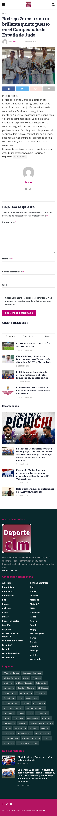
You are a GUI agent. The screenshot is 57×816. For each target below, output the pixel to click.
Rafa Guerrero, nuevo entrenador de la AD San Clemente (35, 490)
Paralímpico (20, 728)
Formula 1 (7, 644)
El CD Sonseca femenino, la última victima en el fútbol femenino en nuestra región (32, 374)
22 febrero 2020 (29, 41)
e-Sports (6, 629)
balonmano (9, 688)
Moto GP (34, 604)
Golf (32, 587)
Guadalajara (32, 718)
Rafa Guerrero (24, 733)
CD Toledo (40, 693)
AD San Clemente (11, 678)
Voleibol (34, 654)
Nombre (7, 258)
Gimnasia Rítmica (39, 582)
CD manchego (10, 693)
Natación (35, 612)
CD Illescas (43, 688)
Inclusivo (34, 595)
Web (4, 284)
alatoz (26, 678)
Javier (14, 41)
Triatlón (34, 646)
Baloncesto (8, 591)
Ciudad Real (20, 156)
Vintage (34, 650)
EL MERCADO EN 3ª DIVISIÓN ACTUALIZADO (33, 345)
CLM (20, 698)
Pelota (33, 621)
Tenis (33, 637)
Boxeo (5, 604)
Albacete (37, 678)
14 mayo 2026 (22, 495)
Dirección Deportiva (13, 708)
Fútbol (5, 649)
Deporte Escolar (10, 621)
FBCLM (21, 713)
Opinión (7, 728)
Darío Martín (39, 703)
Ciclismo (6, 608)
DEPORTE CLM (9, 570)
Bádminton (8, 587)
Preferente (9, 733)
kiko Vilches (9, 723)
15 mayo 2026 (11, 441)
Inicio (4, 13)
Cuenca (26, 703)
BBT (4, 599)
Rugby (33, 629)
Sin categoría (37, 633)
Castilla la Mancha (26, 688)
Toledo (47, 738)
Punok (33, 625)
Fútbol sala (18, 718)
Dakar (5, 616)
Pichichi (33, 728)
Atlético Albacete (24, 683)
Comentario (9, 222)
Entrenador (9, 713)
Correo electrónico (13, 271)
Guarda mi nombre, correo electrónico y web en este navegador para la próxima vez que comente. (28, 301)
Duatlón (6, 625)
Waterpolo (35, 659)
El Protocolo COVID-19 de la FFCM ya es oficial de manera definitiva (33, 390)
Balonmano (8, 595)
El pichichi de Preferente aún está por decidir (25, 436)
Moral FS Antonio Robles (42, 723)
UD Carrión (9, 743)
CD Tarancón (26, 693)
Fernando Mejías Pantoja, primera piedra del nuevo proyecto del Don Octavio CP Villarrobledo (32, 474)
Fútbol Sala (8, 657)
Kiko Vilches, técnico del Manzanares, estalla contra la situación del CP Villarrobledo (33, 359)
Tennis (33, 642)
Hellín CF (46, 718)
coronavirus (31, 698)
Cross (5, 612)
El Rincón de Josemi (35, 708)
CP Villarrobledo (11, 703)
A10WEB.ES (40, 810)
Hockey (34, 591)
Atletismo (7, 582)
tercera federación (31, 738)
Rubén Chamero (11, 738)
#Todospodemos (11, 673)
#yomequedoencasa (32, 673)
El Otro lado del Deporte (10, 635)
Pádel (33, 616)
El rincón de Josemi (12, 640)
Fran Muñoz (42, 713)
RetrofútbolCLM (42, 733)
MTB (32, 608)
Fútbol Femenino (11, 653)
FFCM (30, 713)
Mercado (34, 599)
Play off (44, 728)
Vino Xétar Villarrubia (27, 743)
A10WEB (12, 810)
